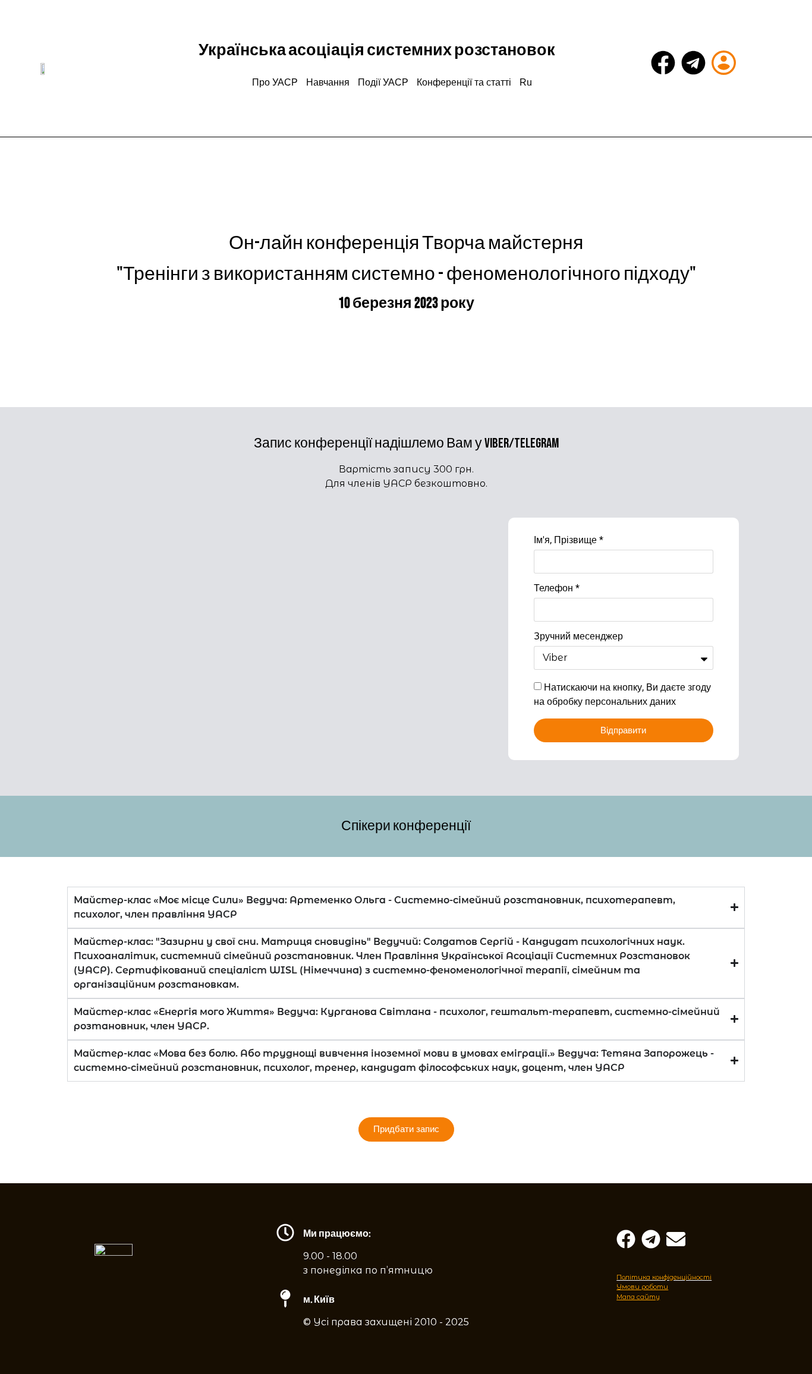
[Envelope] (675, 1239)
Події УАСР (383, 82)
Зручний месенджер (578, 637)
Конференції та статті (464, 82)
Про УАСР (275, 82)
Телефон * (557, 589)
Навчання (328, 82)
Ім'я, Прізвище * (568, 540)
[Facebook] (663, 63)
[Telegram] (693, 63)
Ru (526, 82)
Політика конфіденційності (664, 1277)
